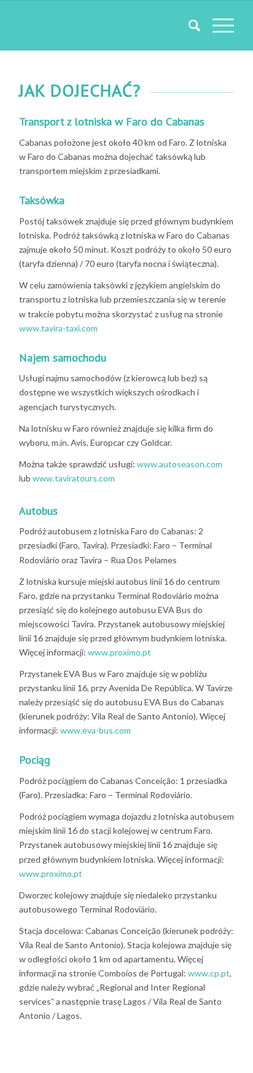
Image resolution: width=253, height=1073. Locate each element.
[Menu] (217, 25)
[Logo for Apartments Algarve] (105, 25)
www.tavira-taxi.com (58, 328)
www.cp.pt (209, 973)
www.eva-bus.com (95, 730)
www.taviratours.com (74, 478)
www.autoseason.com (179, 464)
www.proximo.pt (119, 652)
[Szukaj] (188, 25)
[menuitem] (188, 25)
